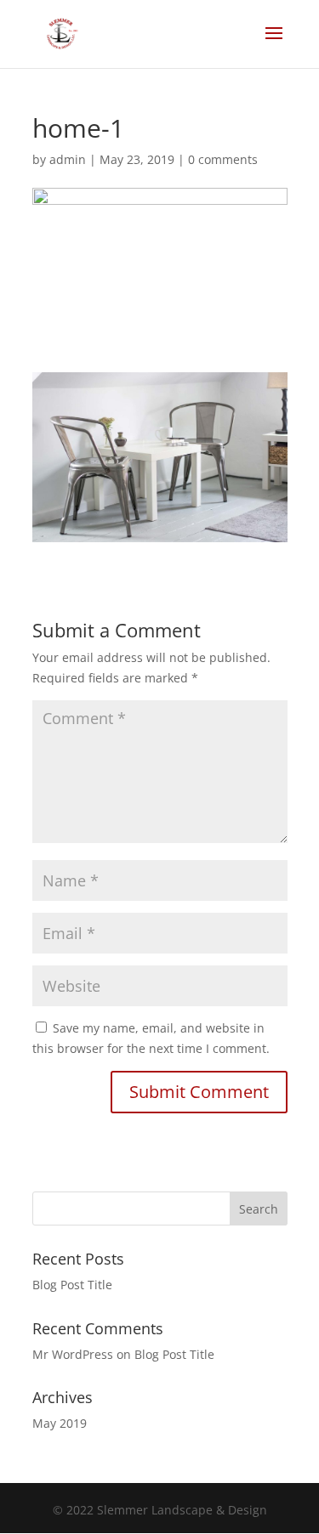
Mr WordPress (72, 1354)
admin (67, 159)
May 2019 (59, 1423)
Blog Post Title (72, 1284)
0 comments (223, 159)
